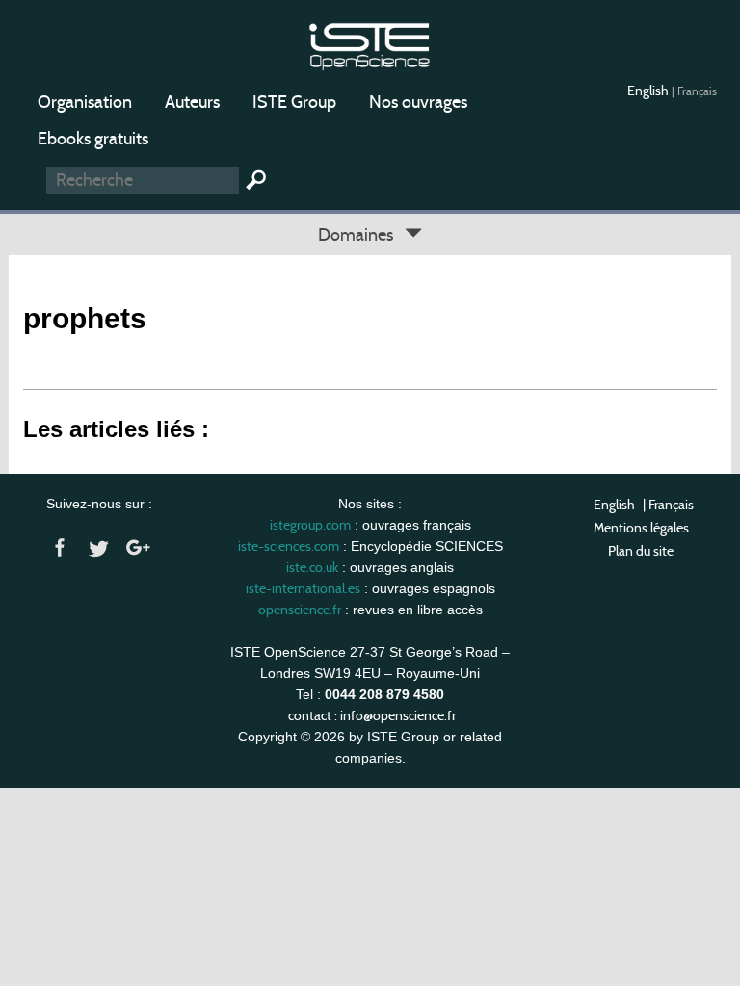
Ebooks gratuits (93, 138)
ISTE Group (294, 102)
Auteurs (192, 102)
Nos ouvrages (418, 102)
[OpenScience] (369, 44)
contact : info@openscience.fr (372, 715)
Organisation (85, 102)
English (649, 90)
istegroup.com (310, 524)
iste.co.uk (312, 567)
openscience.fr (299, 609)
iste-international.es (303, 588)
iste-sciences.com (288, 546)
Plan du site (641, 550)
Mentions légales (641, 527)
